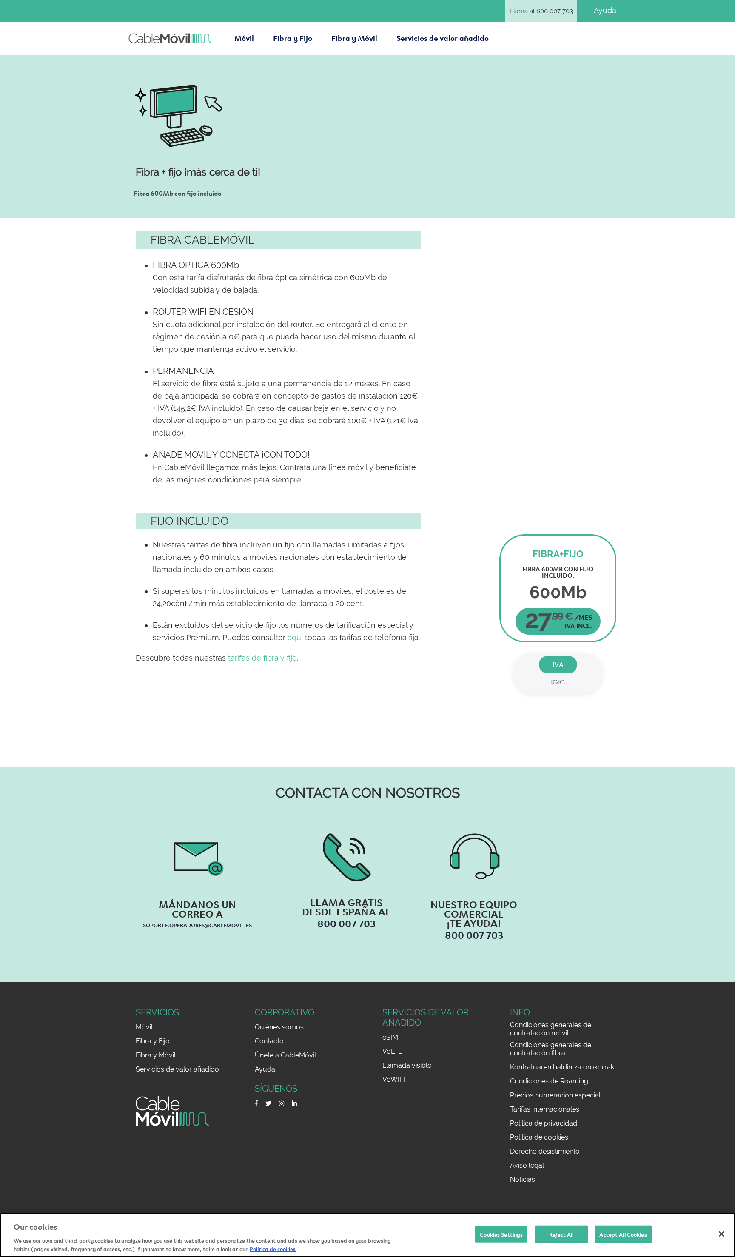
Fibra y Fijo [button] (292, 37)
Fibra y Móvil (156, 1055)
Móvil (144, 1027)
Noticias (522, 1179)
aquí (295, 637)
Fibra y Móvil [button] (354, 37)
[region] (367, 1235)
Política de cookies (539, 1137)
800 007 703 (346, 923)
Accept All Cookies (623, 1234)
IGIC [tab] (558, 682)
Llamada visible (406, 1065)
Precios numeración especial (555, 1095)
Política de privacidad (543, 1123)
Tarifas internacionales (544, 1109)
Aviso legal (527, 1165)
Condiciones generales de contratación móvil (550, 1029)
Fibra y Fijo (153, 1041)
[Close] (721, 1234)
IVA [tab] (558, 665)
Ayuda (605, 10)
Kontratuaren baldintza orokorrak (562, 1067)
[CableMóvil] (170, 38)
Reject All (561, 1234)
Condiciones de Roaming (549, 1081)
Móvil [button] (244, 37)
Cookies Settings (501, 1234)
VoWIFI (393, 1079)
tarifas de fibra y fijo (262, 657)
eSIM (390, 1037)
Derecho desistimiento (545, 1151)
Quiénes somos (279, 1027)
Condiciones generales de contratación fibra (550, 1049)
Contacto (269, 1041)
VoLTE (392, 1051)
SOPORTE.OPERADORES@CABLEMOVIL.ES (197, 925)
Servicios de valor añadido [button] (442, 37)
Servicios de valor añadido (177, 1069)
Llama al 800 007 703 (541, 11)
